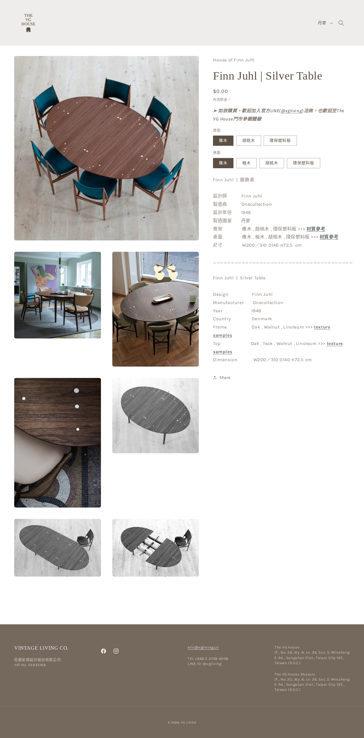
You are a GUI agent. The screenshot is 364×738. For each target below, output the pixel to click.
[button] (341, 23)
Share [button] (225, 377)
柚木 (246, 163)
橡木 (223, 140)
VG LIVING (188, 722)
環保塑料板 (280, 140)
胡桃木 (248, 140)
